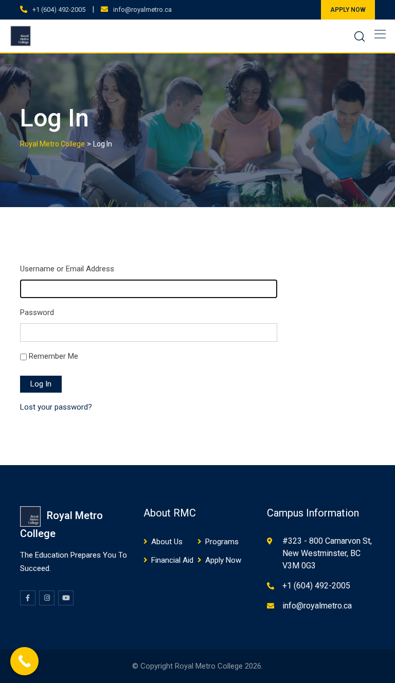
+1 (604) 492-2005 (58, 9)
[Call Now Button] (24, 661)
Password (37, 312)
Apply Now (223, 560)
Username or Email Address (67, 268)
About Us (167, 541)
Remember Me (53, 356)
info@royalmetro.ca (142, 9)
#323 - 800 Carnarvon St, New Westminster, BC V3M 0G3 (327, 553)
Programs (222, 541)
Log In (40, 384)
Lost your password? (56, 407)
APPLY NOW (348, 9)
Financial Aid (172, 560)
